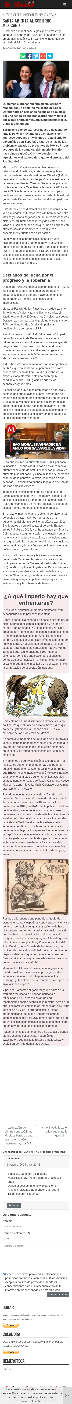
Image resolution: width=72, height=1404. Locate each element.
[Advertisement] (36, 1083)
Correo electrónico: (15, 1233)
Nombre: (8, 1221)
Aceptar (36, 1401)
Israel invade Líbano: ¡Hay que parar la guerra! (54, 1131)
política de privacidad (31, 1282)
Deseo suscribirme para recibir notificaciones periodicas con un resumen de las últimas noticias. (36, 1276)
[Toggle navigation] (64, 4)
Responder (14, 1205)
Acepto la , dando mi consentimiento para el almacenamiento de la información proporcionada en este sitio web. (33, 1286)
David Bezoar (29, 47)
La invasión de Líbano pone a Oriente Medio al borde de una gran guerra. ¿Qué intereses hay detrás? (19, 1135)
